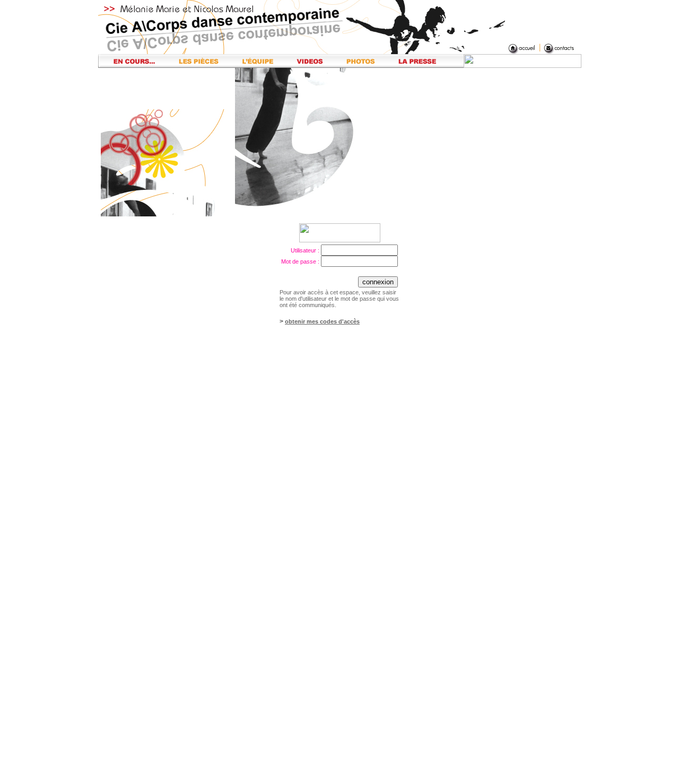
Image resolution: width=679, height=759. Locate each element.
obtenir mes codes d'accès (322, 321)
